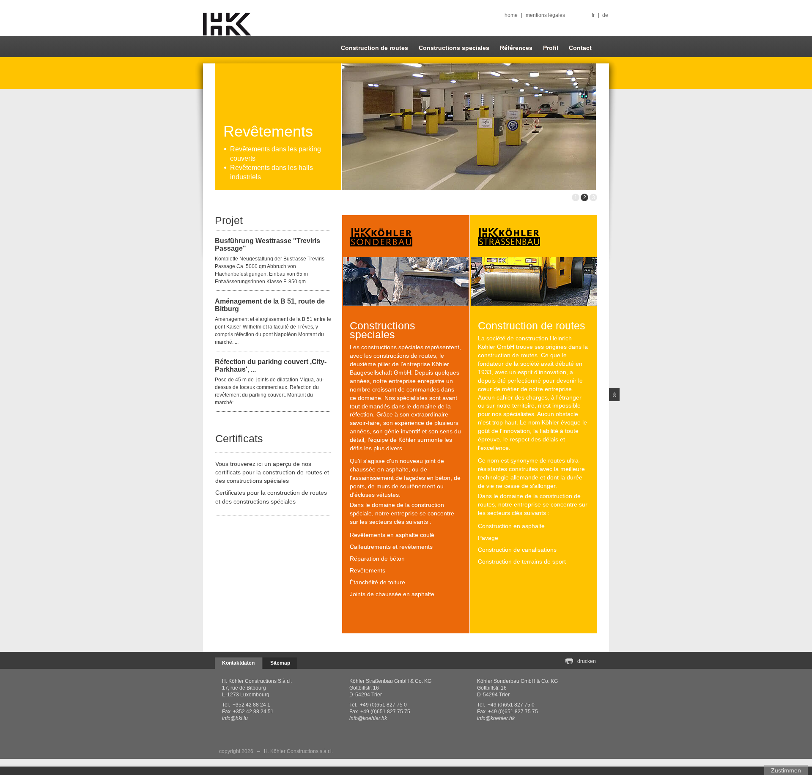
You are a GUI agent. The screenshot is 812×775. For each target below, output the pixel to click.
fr (593, 15)
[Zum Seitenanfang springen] (614, 394)
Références (516, 47)
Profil (550, 47)
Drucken (586, 661)
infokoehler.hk (368, 718)
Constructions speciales (454, 47)
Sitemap (280, 663)
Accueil (227, 24)
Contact (580, 47)
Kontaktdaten (238, 663)
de (605, 15)
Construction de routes (374, 47)
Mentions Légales (545, 15)
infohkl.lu (235, 718)
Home (511, 15)
